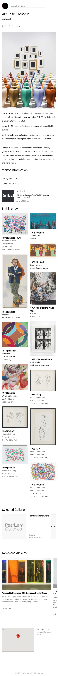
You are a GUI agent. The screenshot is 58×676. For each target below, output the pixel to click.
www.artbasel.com (22, 201)
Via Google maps (44, 631)
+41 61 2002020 (22, 200)
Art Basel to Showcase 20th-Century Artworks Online (24, 593)
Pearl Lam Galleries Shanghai (40, 515)
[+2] (14, 526)
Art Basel (6, 19)
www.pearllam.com (35, 537)
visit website (6, 608)
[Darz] (5, 6)
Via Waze (40, 634)
